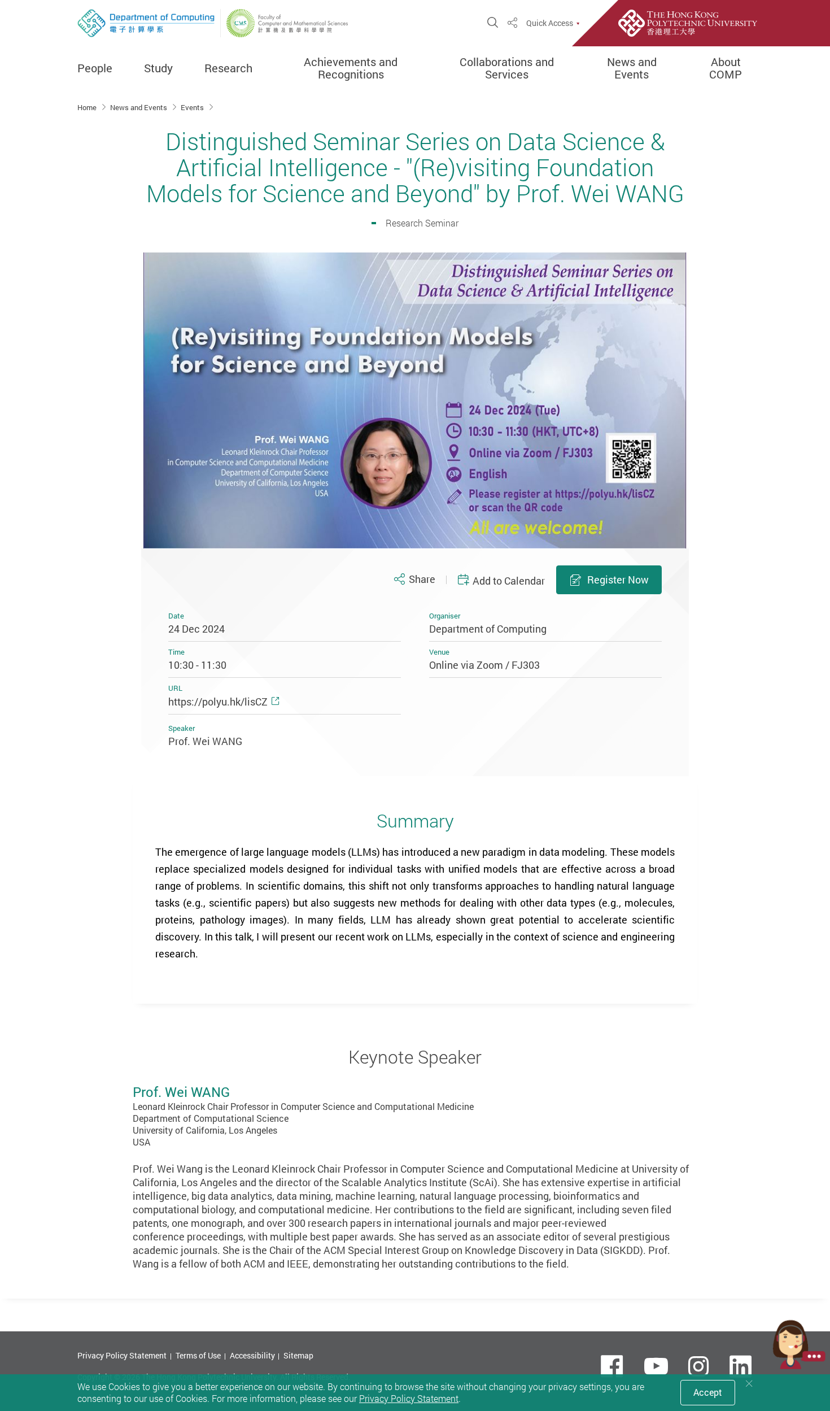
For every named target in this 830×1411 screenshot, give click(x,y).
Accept (707, 1392)
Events (193, 107)
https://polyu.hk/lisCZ (218, 701)
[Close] (749, 1384)
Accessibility (252, 1355)
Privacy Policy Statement (122, 1355)
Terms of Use (198, 1355)
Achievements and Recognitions (350, 68)
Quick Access (549, 23)
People (94, 68)
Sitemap (298, 1355)
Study (158, 68)
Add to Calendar (509, 580)
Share (422, 579)
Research (228, 68)
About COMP (725, 68)
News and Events (632, 68)
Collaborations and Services (507, 68)
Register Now (618, 579)
